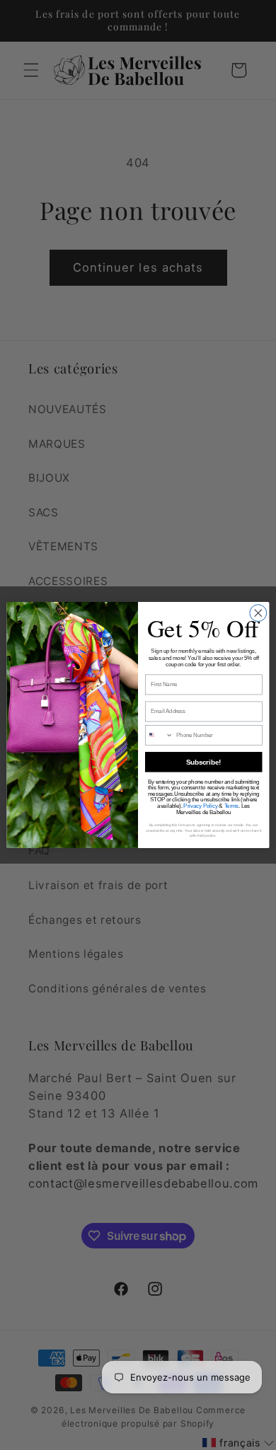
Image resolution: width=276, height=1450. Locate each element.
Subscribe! (203, 761)
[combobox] (159, 735)
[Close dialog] (258, 613)
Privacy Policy (200, 805)
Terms (231, 805)
